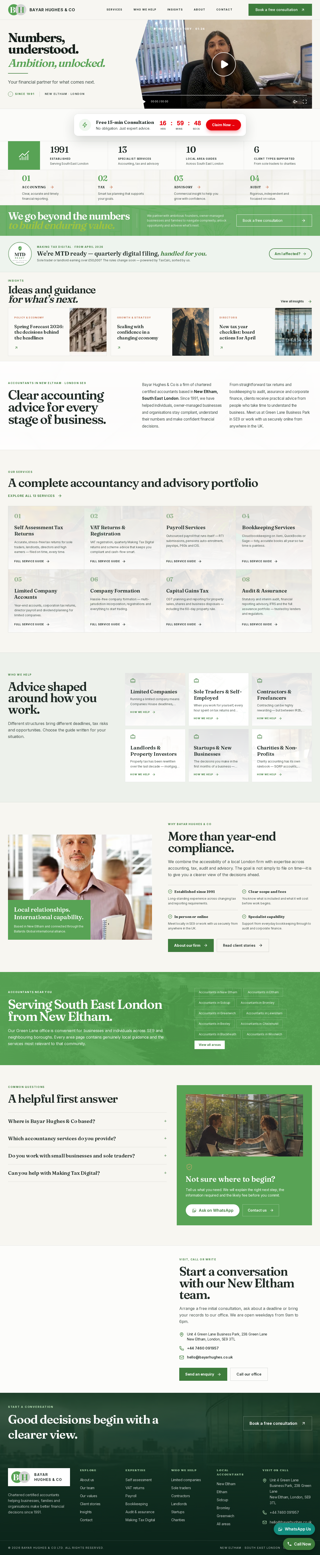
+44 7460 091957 (203, 1348)
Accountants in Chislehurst (259, 1024)
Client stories (90, 1504)
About (199, 9)
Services (114, 9)
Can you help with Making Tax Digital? (87, 1173)
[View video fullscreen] (304, 101)
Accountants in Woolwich (264, 1034)
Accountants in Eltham (263, 992)
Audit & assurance (140, 1512)
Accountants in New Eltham (218, 992)
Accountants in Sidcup (214, 1003)
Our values (88, 1496)
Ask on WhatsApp (216, 1210)
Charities (178, 1520)
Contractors (180, 1496)
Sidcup (222, 1500)
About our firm (187, 945)
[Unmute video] (295, 101)
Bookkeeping (137, 1504)
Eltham (222, 1492)
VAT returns (135, 1488)
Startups (177, 1512)
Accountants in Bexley (214, 1024)
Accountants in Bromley (257, 1003)
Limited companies (186, 1480)
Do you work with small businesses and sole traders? (87, 1155)
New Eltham (226, 1484)
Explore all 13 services (31, 496)
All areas (223, 1524)
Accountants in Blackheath (217, 1034)
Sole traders (181, 1488)
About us (87, 1480)
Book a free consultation (277, 10)
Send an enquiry (199, 1374)
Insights (175, 9)
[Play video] (224, 64)
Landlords (179, 1504)
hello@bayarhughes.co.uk (210, 1357)
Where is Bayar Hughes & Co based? (87, 1121)
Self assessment (139, 1480)
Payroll (131, 1496)
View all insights (292, 301)
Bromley (223, 1508)
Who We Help (145, 9)
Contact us (257, 1210)
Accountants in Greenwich (217, 1013)
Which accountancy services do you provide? (87, 1138)
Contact (224, 9)
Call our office (249, 1374)
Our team (87, 1488)
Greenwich (225, 1516)
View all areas (210, 1045)
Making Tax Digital (140, 1520)
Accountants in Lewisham (264, 1013)
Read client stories (239, 945)
